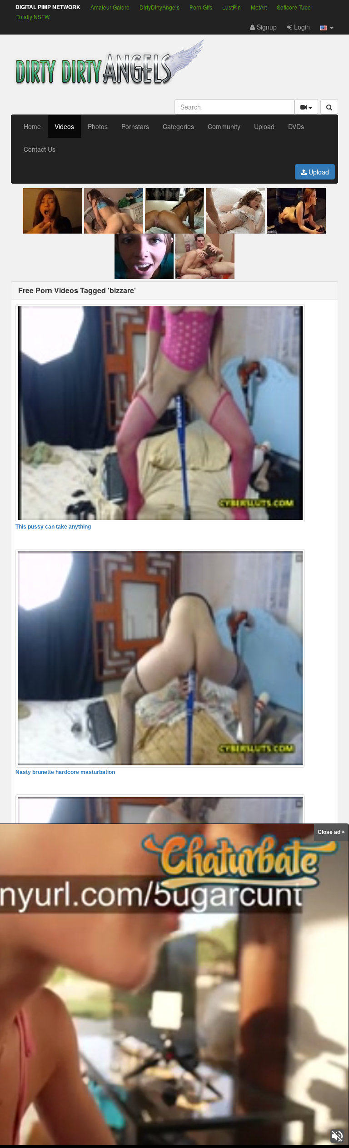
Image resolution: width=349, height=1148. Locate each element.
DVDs (296, 126)
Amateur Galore (110, 7)
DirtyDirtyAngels (159, 7)
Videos (64, 126)
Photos (98, 126)
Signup (266, 26)
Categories (178, 126)
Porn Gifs (200, 7)
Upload (264, 126)
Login (301, 26)
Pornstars (135, 126)
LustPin (231, 7)
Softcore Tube (294, 7)
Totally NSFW (33, 16)
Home (32, 126)
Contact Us (39, 149)
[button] (326, 26)
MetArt (259, 7)
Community (224, 126)
